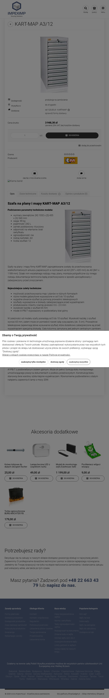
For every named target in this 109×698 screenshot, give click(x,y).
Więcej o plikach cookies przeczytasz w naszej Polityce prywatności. (36, 355)
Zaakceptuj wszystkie (78, 362)
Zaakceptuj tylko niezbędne (33, 362)
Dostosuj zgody (57, 362)
